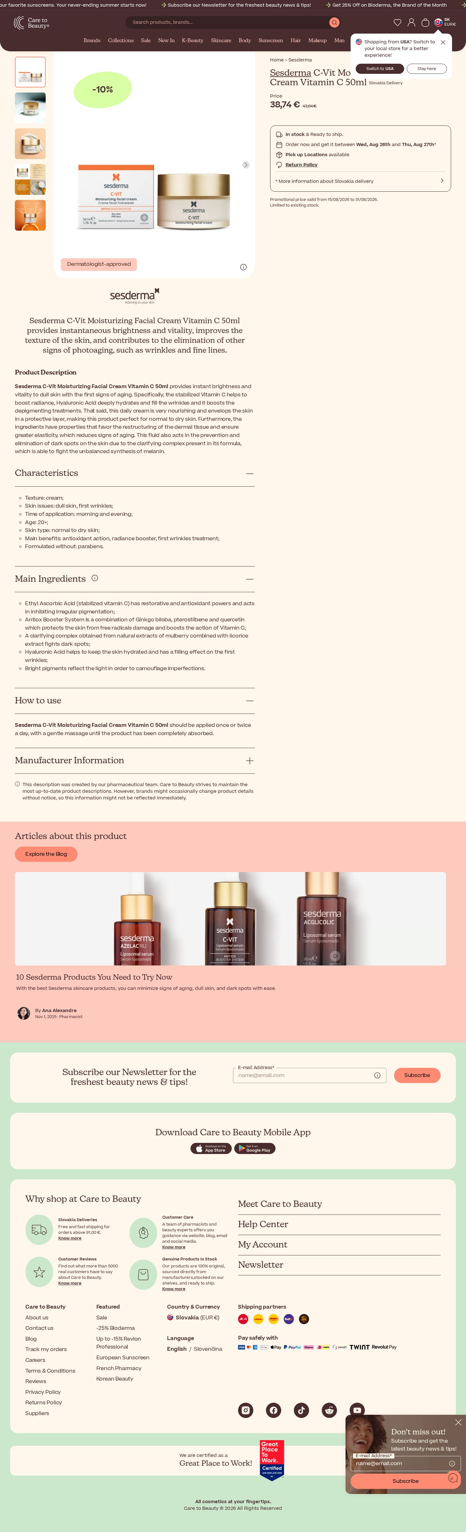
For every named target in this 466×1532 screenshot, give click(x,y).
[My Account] (411, 22)
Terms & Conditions (50, 1371)
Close (443, 42)
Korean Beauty (114, 1379)
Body (245, 40)
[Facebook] (273, 1410)
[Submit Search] (334, 22)
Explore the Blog (46, 854)
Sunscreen (271, 40)
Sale (145, 40)
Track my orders (46, 1349)
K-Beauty (192, 40)
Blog (31, 1339)
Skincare (221, 40)
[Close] (458, 1422)
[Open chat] (453, 1478)
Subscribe (417, 1075)
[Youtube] (357, 1410)
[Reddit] (329, 1410)
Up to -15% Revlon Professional (118, 1343)
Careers (35, 1360)
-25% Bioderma (115, 1328)
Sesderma (290, 73)
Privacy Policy (43, 1392)
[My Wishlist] (397, 22)
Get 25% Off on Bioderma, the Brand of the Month (390, 5)
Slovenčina (208, 1349)
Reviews (35, 1381)
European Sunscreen (123, 1358)
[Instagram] (245, 1410)
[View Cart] (425, 22)
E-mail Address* (256, 1067)
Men (339, 40)
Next (246, 165)
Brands (92, 40)
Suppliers (37, 1413)
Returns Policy (43, 1403)
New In (166, 40)
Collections (121, 40)
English (177, 1349)
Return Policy (302, 165)
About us (36, 1318)
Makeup (317, 40)
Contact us (39, 1328)
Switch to (380, 69)
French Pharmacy (119, 1368)
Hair (296, 40)
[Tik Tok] (301, 1410)
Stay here (426, 69)
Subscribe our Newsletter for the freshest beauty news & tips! (239, 5)
